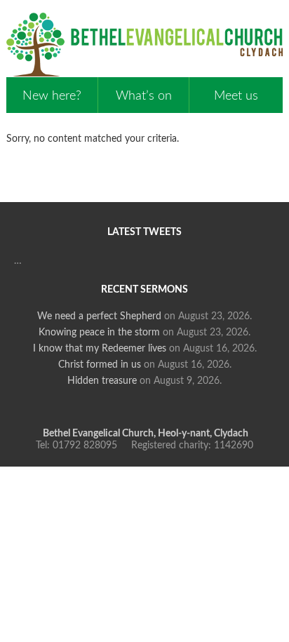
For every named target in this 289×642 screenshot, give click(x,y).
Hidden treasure (102, 381)
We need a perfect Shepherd (99, 316)
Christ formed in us (99, 365)
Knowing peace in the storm (99, 332)
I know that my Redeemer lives (99, 349)
